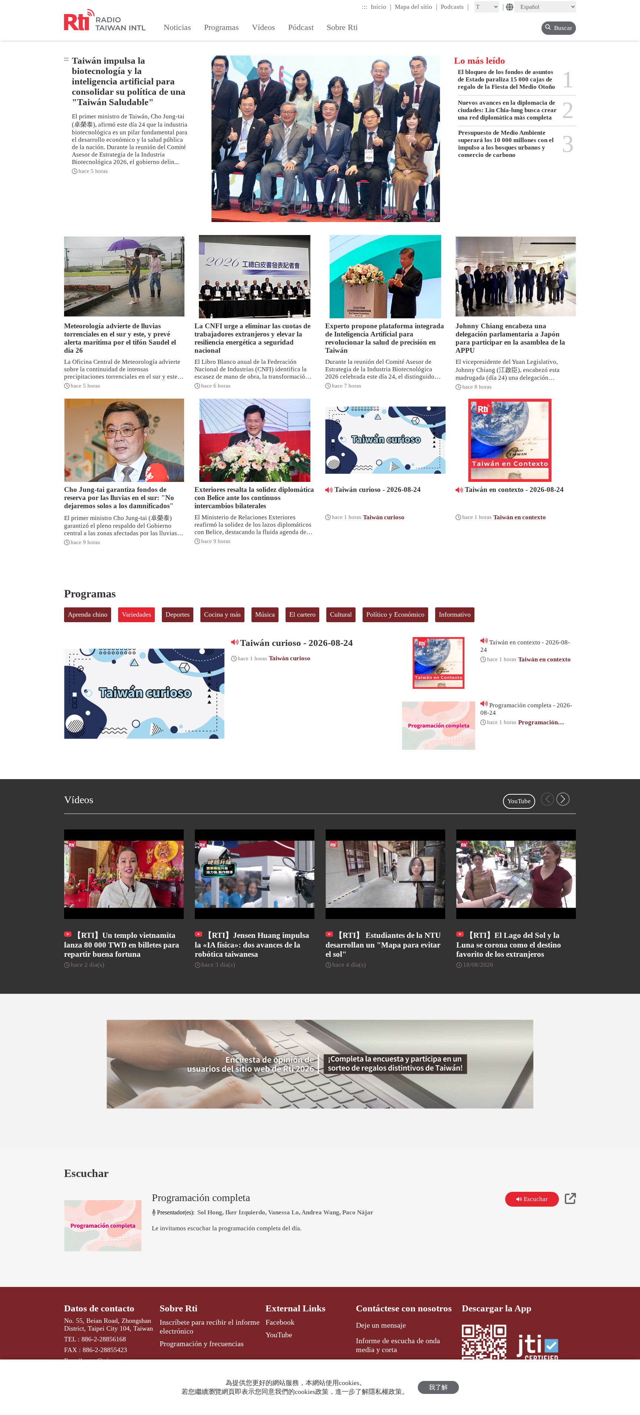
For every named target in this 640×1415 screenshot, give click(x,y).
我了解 (438, 1387)
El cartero (302, 614)
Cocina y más (222, 614)
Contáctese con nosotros (404, 1308)
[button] (563, 799)
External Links (296, 1308)
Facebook (280, 1322)
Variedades (136, 614)
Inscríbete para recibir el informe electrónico (210, 1326)
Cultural (341, 614)
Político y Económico (395, 614)
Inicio (381, 6)
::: (364, 6)
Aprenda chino (87, 614)
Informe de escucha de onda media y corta (398, 1345)
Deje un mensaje (381, 1325)
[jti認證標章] (542, 1349)
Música (265, 614)
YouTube (519, 801)
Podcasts (455, 6)
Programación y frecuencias (202, 1343)
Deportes (178, 614)
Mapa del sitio (416, 6)
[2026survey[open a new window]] (320, 1064)
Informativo (455, 614)
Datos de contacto (99, 1308)
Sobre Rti (178, 1308)
